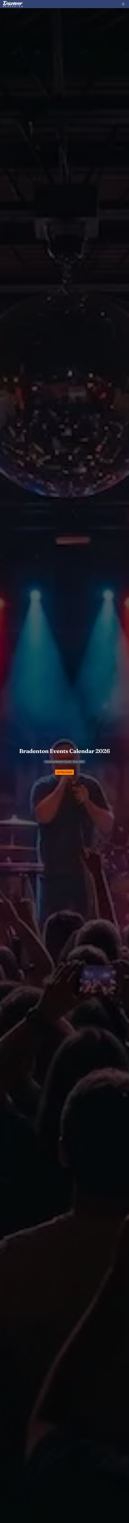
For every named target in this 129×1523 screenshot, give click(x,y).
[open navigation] (123, 4)
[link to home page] (13, 4)
